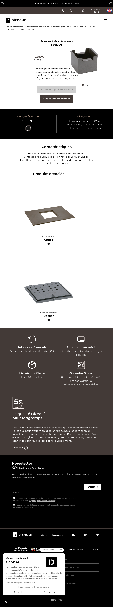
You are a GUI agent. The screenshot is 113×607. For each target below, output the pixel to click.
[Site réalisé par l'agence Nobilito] (56, 600)
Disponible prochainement (56, 89)
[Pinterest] (97, 535)
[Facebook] (73, 535)
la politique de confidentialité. (42, 501)
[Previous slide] (2, 3)
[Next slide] (111, 3)
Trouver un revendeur (56, 98)
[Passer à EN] (109, 10)
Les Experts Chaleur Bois (20, 549)
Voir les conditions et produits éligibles (81, 384)
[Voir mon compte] (83, 10)
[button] (83, 85)
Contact (94, 549)
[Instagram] (86, 535)
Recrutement (76, 549)
